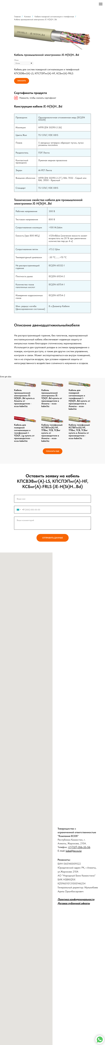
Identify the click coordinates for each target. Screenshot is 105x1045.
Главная (17, 16)
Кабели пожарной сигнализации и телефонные (54, 16)
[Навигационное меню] (100, 4)
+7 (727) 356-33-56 (79, 847)
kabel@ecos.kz (74, 850)
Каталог (27, 16)
